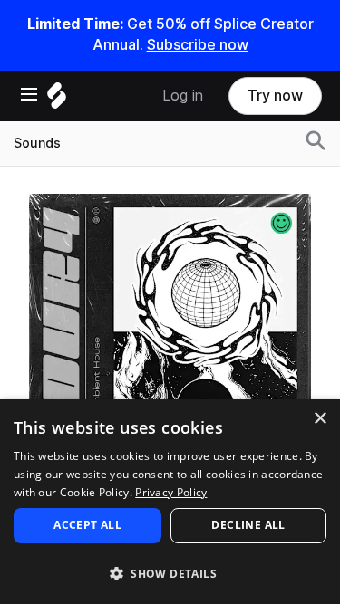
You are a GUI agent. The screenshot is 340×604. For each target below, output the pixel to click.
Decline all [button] (248, 524)
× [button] (319, 419)
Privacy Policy (171, 492)
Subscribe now (197, 44)
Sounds (37, 143)
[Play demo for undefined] (170, 334)
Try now (275, 95)
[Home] (56, 100)
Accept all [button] (87, 524)
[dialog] (170, 501)
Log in (182, 95)
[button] (170, 572)
